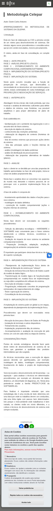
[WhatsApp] (32, 426)
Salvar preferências (26, 488)
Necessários (11, 456)
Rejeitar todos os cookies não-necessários (26, 495)
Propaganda (11, 476)
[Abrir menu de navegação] (3, 3)
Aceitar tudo (26, 502)
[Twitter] (26, 426)
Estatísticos (11, 466)
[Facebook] (21, 426)
